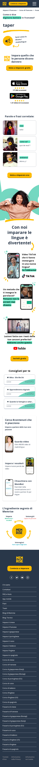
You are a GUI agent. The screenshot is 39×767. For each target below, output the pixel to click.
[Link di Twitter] (17, 577)
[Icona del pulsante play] (10, 128)
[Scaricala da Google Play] (19, 96)
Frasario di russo (9, 730)
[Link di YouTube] (22, 577)
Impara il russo (8, 641)
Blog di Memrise (8, 613)
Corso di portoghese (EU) (12, 679)
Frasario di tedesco (9, 735)
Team (4, 608)
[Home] (7, 58)
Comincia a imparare (18, 4)
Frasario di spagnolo (10, 749)
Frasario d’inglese (9, 744)
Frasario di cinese (9, 707)
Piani (4, 603)
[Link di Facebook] (11, 577)
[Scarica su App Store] (19, 83)
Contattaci (6, 589)
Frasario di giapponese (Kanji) (14, 721)
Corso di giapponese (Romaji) (13, 674)
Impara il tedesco (9, 646)
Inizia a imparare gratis (19, 68)
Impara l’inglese (8, 650)
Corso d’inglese (8, 693)
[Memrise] (4, 3)
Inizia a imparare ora (19, 175)
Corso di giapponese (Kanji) (13, 669)
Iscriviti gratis (19, 358)
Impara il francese (10, 10)
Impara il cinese (8, 622)
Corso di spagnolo (9, 702)
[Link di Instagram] (27, 577)
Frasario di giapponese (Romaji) (14, 716)
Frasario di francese (10, 711)
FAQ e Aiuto (7, 594)
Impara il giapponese (10, 632)
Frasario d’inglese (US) (11, 740)
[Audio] (8, 41)
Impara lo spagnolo (10, 655)
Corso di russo (8, 683)
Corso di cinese (8, 660)
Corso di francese (25, 10)
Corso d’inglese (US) (10, 697)
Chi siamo (6, 585)
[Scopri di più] (34, 3)
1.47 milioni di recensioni (19, 103)
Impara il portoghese (10, 636)
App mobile (6, 599)
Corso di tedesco (8, 688)
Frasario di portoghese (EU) (13, 726)
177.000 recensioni (19, 90)
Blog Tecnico (7, 618)
